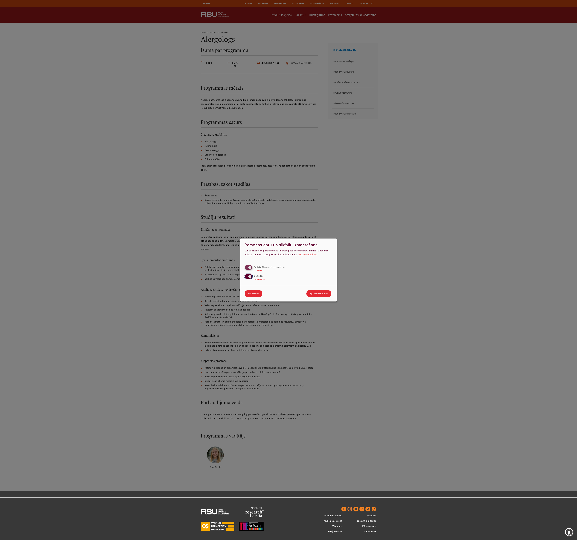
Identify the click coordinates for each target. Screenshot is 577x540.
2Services (259, 270)
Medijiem (371, 515)
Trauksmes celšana (332, 520)
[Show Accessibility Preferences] (569, 532)
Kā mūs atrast (369, 526)
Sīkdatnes (337, 526)
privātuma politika (308, 254)
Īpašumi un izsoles (366, 520)
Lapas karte (370, 531)
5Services (259, 279)
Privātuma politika (333, 515)
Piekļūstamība (335, 531)
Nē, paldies (253, 293)
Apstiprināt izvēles (319, 293)
